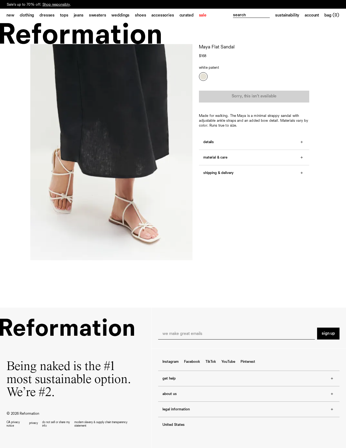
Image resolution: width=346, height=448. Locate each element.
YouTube (228, 362)
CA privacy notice (13, 424)
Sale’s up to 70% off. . (39, 4)
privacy (33, 422)
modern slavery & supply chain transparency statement (100, 424)
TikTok (210, 362)
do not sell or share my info (56, 424)
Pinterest (248, 362)
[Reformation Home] (173, 33)
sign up (328, 333)
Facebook (192, 362)
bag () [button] (332, 15)
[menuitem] (13, 15)
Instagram (170, 362)
